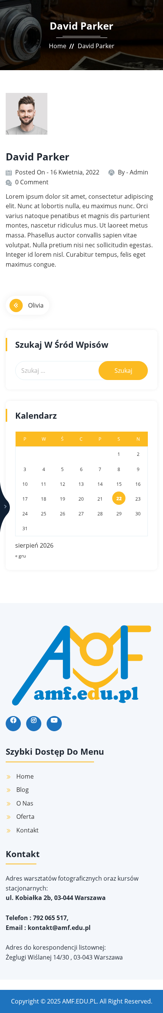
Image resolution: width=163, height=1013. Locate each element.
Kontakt (27, 830)
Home (57, 46)
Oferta (25, 816)
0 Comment (32, 182)
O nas (24, 803)
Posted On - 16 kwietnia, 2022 (57, 172)
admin (139, 172)
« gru (20, 556)
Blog (22, 789)
